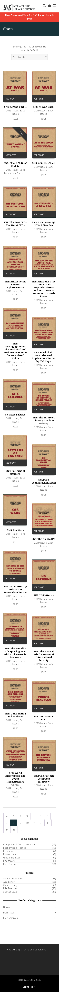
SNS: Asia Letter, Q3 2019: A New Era (43, 224)
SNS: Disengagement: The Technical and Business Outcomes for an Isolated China (15, 351)
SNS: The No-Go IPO (44, 539)
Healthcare (9, 860)
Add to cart (11, 99)
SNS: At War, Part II (15, 106)
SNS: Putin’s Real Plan (43, 718)
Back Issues (18, 112)
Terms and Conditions (34, 949)
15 (14, 829)
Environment (10, 854)
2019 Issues (12, 110)
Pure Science (10, 864)
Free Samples (19, 173)
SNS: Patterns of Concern (15, 472)
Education (8, 851)
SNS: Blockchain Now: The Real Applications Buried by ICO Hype (43, 357)
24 (28, 50)
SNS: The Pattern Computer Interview (43, 778)
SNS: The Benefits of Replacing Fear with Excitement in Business (15, 653)
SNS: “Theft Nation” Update (15, 165)
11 (34, 822)
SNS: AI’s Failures (15, 414)
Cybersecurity (10, 885)
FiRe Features (10, 888)
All (37, 50)
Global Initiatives (11, 857)
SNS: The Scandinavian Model (44, 481)
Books (6, 907)
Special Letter (10, 891)
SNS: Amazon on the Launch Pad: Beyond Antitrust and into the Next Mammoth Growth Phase (44, 289)
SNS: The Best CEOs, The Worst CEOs (15, 224)
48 (32, 50)
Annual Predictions (13, 878)
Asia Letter (8, 881)
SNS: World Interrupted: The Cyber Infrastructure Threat (15, 778)
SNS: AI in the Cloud (43, 163)
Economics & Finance (14, 847)
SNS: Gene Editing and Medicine (15, 715)
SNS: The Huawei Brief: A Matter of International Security (43, 656)
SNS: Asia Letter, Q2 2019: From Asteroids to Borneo (15, 589)
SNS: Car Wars (15, 530)
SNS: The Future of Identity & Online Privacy (44, 420)
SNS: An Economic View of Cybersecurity (15, 284)
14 (7, 829)
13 (48, 822)
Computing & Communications (19, 844)
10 (27, 822)
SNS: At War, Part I (43, 106)
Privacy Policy (13, 949)
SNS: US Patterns (44, 595)
